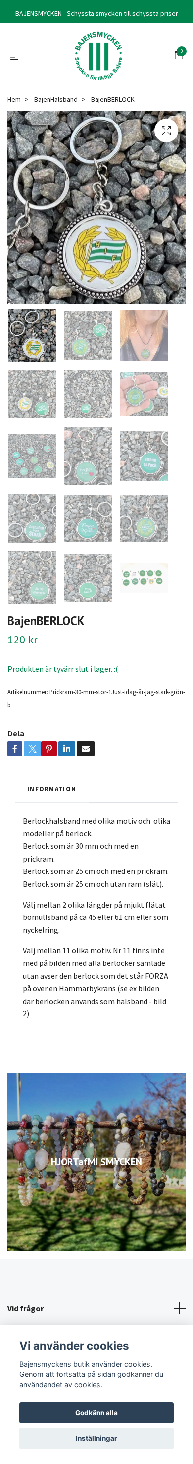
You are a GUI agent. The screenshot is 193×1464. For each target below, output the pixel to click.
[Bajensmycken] (98, 56)
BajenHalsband (56, 99)
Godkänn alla (96, 1413)
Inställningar (96, 1438)
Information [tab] (51, 789)
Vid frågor (25, 1308)
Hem (14, 99)
